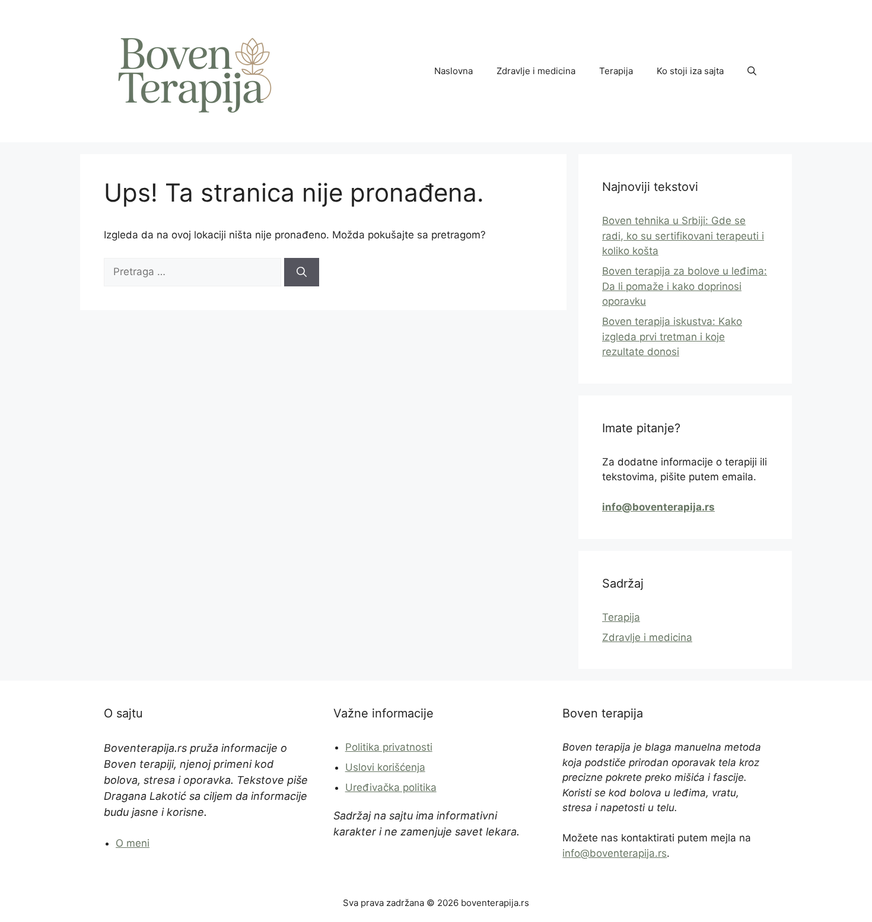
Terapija (616, 70)
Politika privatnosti (388, 747)
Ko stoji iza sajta (690, 70)
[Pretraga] (301, 272)
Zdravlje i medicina (536, 70)
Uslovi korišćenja (385, 767)
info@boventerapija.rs (614, 853)
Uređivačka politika (391, 787)
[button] (752, 71)
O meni (132, 843)
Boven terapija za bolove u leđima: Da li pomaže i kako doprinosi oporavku (684, 286)
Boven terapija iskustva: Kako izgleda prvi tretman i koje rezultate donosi (672, 336)
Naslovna (453, 70)
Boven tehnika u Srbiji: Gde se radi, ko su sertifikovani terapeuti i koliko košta (683, 236)
